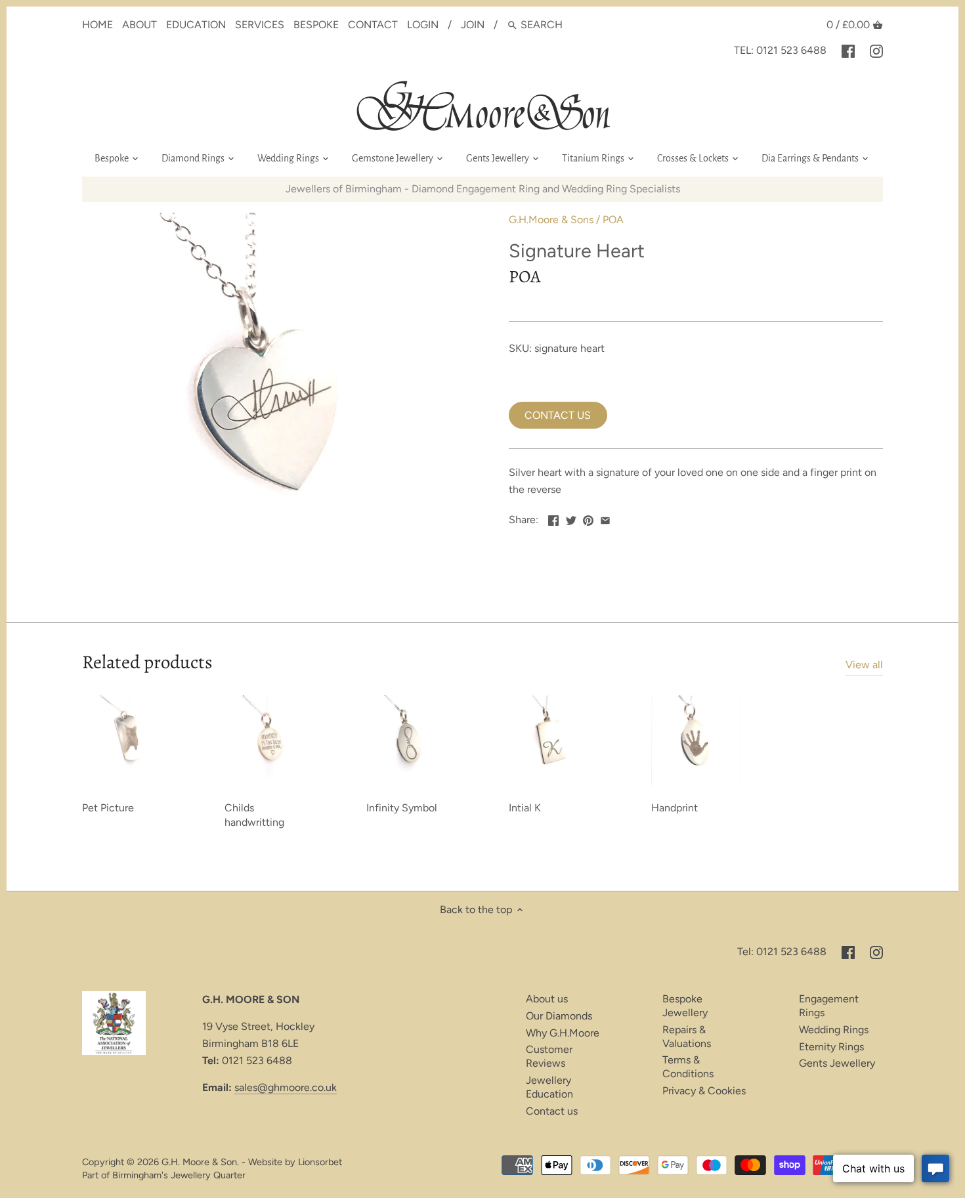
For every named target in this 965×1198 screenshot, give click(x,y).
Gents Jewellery (837, 1063)
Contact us (552, 1111)
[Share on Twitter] (571, 518)
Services (259, 24)
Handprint (674, 808)
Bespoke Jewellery (685, 1006)
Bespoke (316, 24)
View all (864, 664)
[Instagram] (876, 50)
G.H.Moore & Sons (551, 219)
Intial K (525, 808)
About (139, 24)
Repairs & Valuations (686, 1036)
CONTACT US (558, 415)
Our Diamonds (559, 1016)
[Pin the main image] (588, 518)
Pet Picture (108, 808)
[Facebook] (848, 50)
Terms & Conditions (688, 1067)
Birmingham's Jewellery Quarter (179, 1175)
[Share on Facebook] (553, 518)
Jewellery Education (549, 1087)
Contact (373, 24)
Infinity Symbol (401, 808)
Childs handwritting (254, 815)
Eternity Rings (831, 1046)
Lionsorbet (320, 1162)
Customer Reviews (549, 1056)
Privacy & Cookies (704, 1090)
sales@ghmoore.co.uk (285, 1087)
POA (613, 219)
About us (547, 999)
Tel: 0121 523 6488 (780, 50)
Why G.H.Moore (562, 1033)
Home (97, 24)
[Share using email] (605, 518)
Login (423, 24)
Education (196, 24)
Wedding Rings (833, 1029)
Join (472, 24)
